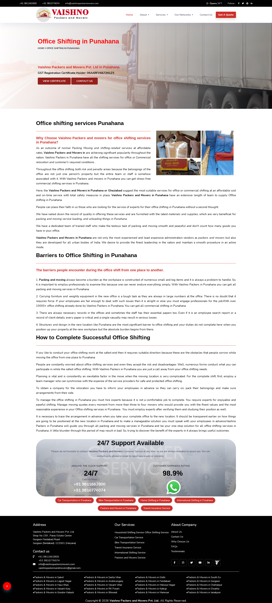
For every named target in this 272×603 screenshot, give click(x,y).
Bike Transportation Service (129, 542)
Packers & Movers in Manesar (152, 592)
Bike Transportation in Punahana (116, 500)
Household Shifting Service (129, 532)
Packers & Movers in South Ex (203, 577)
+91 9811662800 (28, 3)
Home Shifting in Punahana (155, 500)
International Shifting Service (130, 552)
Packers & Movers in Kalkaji (151, 588)
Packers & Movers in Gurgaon (203, 581)
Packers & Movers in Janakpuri (203, 592)
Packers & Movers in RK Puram (101, 588)
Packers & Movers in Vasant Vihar (103, 585)
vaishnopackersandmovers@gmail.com (60, 568)
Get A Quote (226, 15)
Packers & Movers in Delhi (150, 577)
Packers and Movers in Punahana (118, 508)
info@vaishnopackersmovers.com (82, 3)
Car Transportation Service (129, 537)
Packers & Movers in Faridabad (152, 581)
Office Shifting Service (157, 532)
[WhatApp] (12, 588)
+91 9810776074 (51, 3)
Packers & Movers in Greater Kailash (53, 592)
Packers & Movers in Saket (48, 577)
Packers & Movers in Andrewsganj (103, 581)
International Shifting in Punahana (195, 500)
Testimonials (178, 551)
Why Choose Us (180, 541)
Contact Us (206, 15)
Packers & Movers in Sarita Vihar (102, 577)
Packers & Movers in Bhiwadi (100, 592)
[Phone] (12, 598)
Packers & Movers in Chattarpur (204, 585)
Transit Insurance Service (156, 508)
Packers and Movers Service (130, 557)
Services (161, 15)
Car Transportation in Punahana (74, 500)
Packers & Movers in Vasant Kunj (51, 588)
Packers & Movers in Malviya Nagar (155, 585)
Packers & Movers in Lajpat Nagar (52, 581)
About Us (176, 532)
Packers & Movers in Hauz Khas (51, 585)
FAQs (174, 546)
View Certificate (54, 81)
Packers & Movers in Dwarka (202, 588)
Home (129, 15)
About (143, 15)
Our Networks (183, 15)
